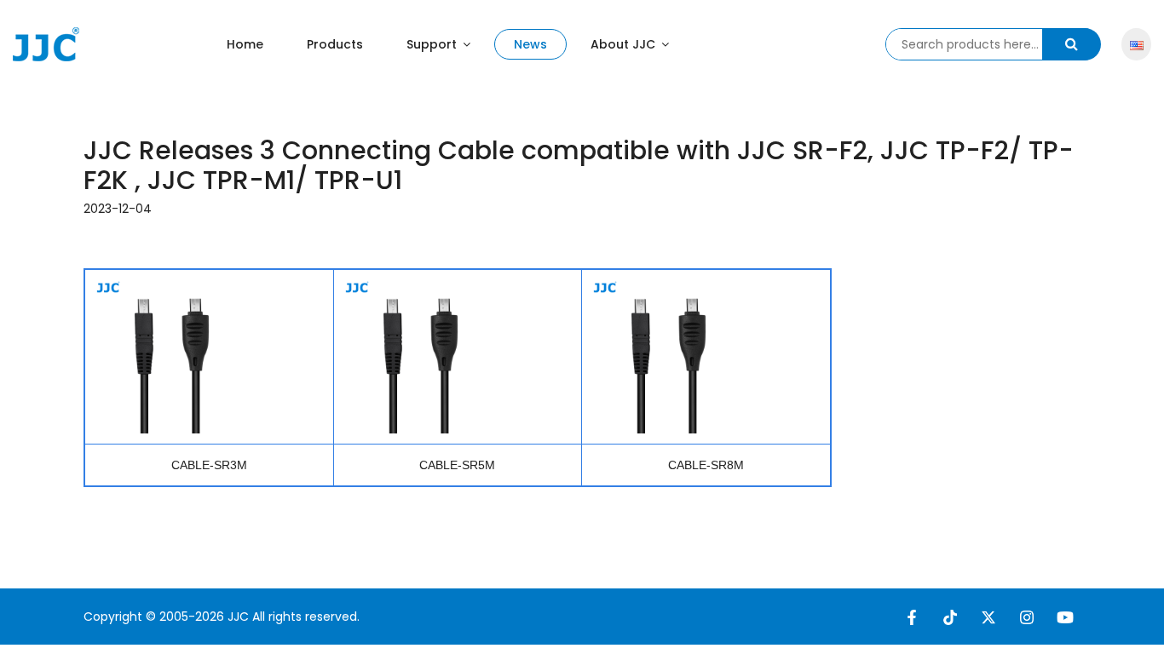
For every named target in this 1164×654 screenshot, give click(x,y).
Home (245, 44)
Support (433, 44)
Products (335, 44)
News (530, 44)
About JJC (625, 44)
